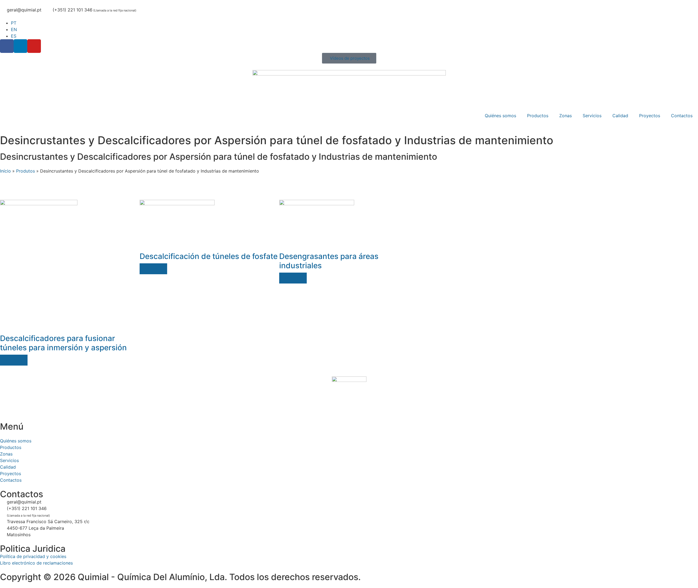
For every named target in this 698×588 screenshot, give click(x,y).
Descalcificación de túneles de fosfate (209, 256)
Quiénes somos (500, 115)
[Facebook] (7, 46)
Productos (537, 115)
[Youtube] (34, 46)
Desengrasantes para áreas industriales (328, 261)
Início (5, 171)
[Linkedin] (20, 46)
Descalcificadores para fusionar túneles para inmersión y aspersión (63, 343)
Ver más (13, 360)
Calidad (620, 115)
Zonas (565, 115)
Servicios (592, 115)
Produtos (25, 171)
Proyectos (649, 115)
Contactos (682, 115)
